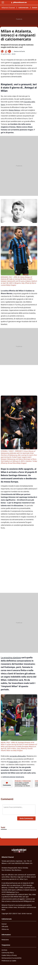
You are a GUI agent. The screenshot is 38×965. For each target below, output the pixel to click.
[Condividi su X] (9, 51)
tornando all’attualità (18, 756)
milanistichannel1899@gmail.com (23, 901)
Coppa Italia (13, 762)
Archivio (4, 950)
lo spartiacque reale (18, 71)
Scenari (34, 7)
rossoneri (16, 62)
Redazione (5, 940)
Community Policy (8, 953)
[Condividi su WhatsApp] (2, 51)
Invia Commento (26, 818)
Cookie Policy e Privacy (9, 955)
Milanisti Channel (8, 7)
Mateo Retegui (14, 110)
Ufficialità (5, 926)
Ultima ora (5, 929)
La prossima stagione (11, 657)
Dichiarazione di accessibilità (11, 958)
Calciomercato (23, 7)
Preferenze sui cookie (9, 961)
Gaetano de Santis (19, 51)
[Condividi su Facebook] (5, 51)
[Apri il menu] (3, 2)
